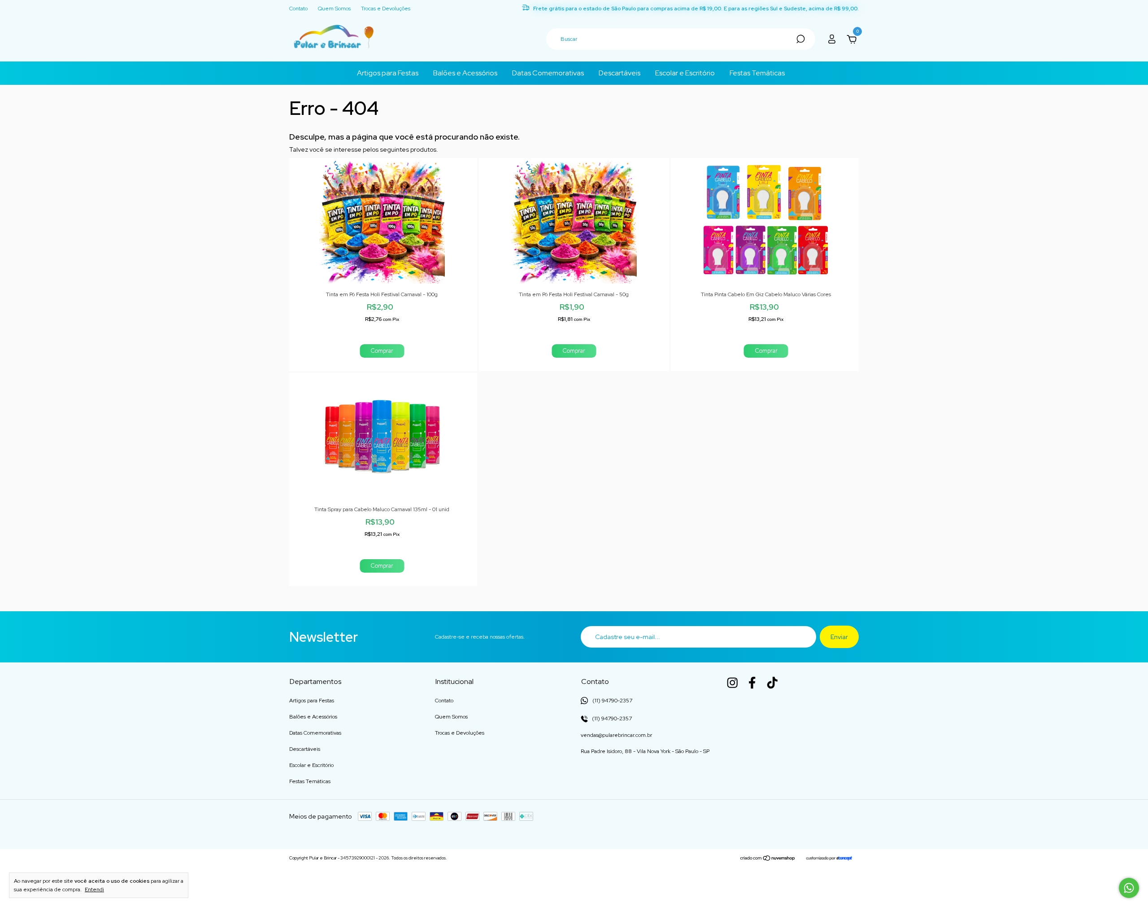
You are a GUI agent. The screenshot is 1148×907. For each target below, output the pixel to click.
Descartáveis (619, 73)
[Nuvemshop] (768, 859)
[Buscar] (799, 39)
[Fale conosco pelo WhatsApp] (1129, 888)
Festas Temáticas (757, 73)
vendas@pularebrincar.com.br (616, 735)
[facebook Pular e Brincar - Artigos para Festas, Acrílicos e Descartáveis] (752, 682)
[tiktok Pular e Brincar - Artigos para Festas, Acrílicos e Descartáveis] (772, 682)
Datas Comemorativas (548, 73)
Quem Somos (334, 8)
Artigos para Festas (387, 73)
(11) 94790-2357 (611, 718)
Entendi (94, 889)
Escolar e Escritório (685, 73)
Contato (298, 8)
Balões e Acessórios (465, 73)
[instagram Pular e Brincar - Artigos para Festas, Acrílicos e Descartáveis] (732, 682)
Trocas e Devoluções (385, 8)
